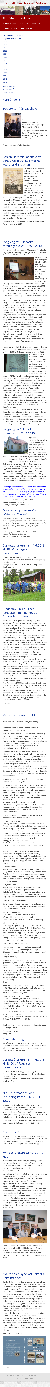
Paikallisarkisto (42, 3)
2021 (5, 54)
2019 (5, 60)
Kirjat (22, 29)
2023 (5, 48)
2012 (5, 82)
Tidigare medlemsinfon (12, 38)
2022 (5, 51)
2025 (5, 41)
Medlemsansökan (10, 86)
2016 (5, 69)
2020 (5, 57)
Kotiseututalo (24, 23)
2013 (5, 79)
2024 (5, 45)
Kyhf (4, 18)
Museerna (36, 23)
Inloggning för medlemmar (13, 35)
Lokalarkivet (29, 3)
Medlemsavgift (8, 89)
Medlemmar (25, 18)
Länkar (29, 29)
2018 (5, 63)
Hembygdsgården (9, 23)
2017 (5, 66)
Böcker (14, 29)
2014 (5, 76)
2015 (5, 73)
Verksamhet (13, 18)
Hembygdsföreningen (13, 3)
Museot (6, 29)
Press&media (8, 92)
